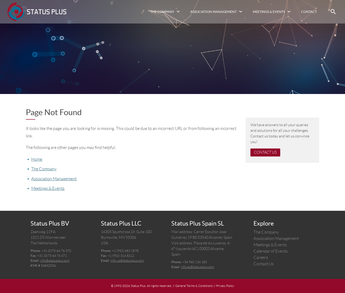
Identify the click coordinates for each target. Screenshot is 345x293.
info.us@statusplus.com (127, 260)
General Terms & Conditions (194, 286)
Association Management (213, 12)
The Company (162, 12)
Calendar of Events (270, 251)
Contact (309, 12)
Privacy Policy (225, 286)
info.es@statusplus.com (197, 267)
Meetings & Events (269, 12)
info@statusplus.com (54, 260)
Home (36, 159)
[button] (333, 11)
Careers (260, 257)
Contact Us (265, 152)
